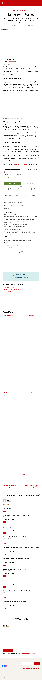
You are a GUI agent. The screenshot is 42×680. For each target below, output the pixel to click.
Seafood (28, 10)
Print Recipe (12, 183)
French (13, 10)
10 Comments (30, 25)
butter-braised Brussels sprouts (20, 164)
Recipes (24, 10)
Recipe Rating (5, 625)
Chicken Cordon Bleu (8, 291)
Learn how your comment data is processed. (26, 653)
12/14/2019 (23, 25)
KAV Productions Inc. (15, 677)
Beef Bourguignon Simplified (10, 287)
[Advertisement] (21, 263)
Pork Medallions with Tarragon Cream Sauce (13, 289)
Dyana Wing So (19, 118)
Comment (5, 628)
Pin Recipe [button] (30, 183)
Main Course (18, 10)
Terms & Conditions (26, 668)
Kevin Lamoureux (15, 25)
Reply (4, 511)
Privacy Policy (34, 668)
